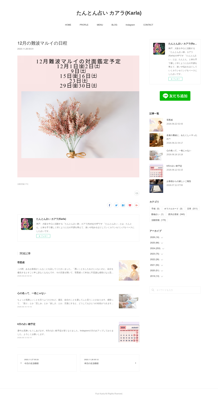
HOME (68, 24)
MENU (100, 24)
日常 (192, 208)
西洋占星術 (176, 214)
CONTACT (148, 24)
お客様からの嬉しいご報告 (179, 181)
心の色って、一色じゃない (31, 293)
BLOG (114, 24)
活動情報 (158, 219)
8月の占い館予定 (26, 324)
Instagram (130, 24)
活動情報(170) (22, 184)
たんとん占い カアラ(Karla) (109, 13)
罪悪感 (21, 262)
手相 (155, 208)
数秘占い (157, 214)
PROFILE (84, 24)
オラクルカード (173, 208)
